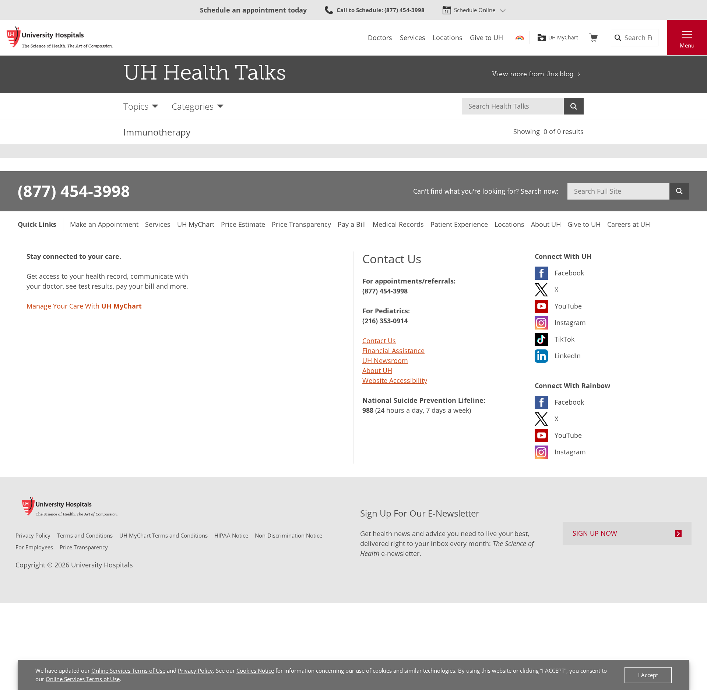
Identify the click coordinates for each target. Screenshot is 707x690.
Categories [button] (193, 106)
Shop (593, 37)
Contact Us (379, 340)
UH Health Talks (204, 72)
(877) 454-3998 (74, 190)
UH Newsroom (385, 360)
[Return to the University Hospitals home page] (60, 38)
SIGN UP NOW (595, 533)
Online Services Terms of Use (128, 670)
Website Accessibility (394, 380)
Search (574, 106)
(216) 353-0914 (385, 320)
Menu (687, 45)
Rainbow (520, 37)
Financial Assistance (393, 350)
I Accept (648, 675)
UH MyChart (563, 37)
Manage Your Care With (84, 306)
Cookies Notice (255, 670)
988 (367, 410)
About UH (377, 370)
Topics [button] (135, 106)
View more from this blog (533, 74)
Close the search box (663, 37)
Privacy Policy (195, 670)
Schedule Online (474, 10)
